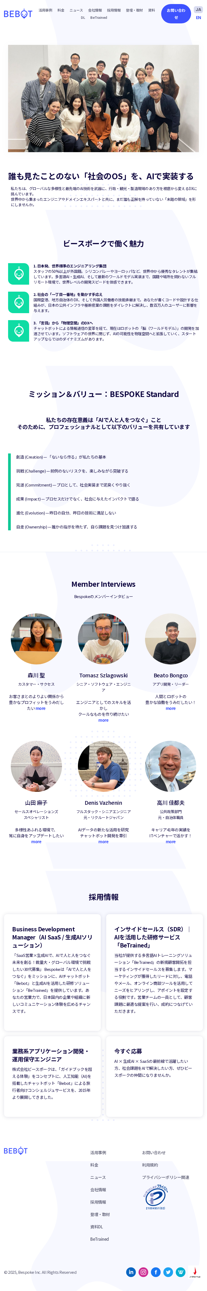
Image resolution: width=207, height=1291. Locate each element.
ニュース (76, 10)
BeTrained (98, 17)
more (41, 708)
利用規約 (150, 1165)
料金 (60, 10)
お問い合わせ (176, 14)
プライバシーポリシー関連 (165, 1177)
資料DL (96, 1226)
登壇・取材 (134, 10)
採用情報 (113, 10)
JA (198, 9)
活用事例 (45, 10)
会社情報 (95, 10)
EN (198, 17)
